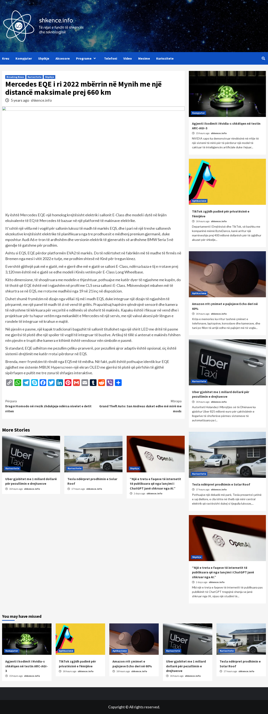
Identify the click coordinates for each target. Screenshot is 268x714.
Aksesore (62, 58)
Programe (83, 58)
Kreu (5, 58)
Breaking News (15, 76)
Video (127, 58)
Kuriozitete (165, 58)
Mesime (144, 58)
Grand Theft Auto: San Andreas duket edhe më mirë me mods (140, 406)
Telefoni (110, 58)
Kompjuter (23, 58)
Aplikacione (199, 200)
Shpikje (43, 58)
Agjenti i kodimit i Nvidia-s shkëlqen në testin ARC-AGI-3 (26, 666)
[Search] (263, 58)
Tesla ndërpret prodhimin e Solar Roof (221, 484)
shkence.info (41, 100)
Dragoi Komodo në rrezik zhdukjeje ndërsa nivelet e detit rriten (48, 406)
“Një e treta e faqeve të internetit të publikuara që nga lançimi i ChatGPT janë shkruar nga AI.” (155, 483)
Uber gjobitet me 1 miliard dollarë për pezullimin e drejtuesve (186, 666)
